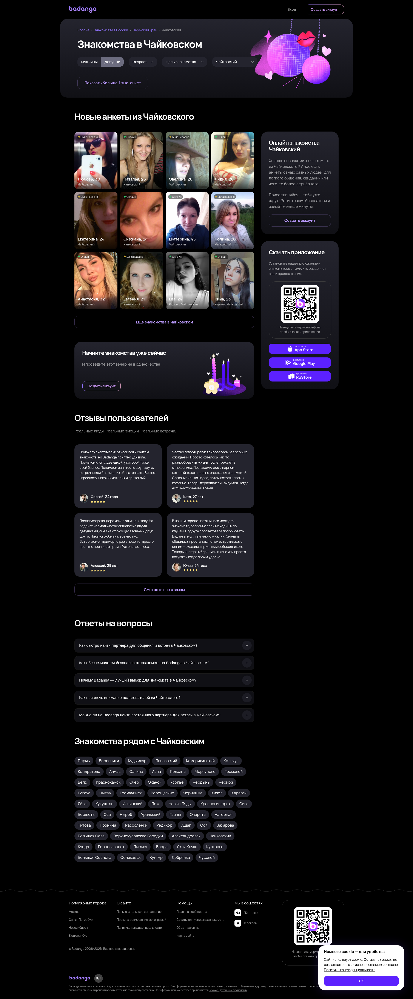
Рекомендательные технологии (228, 990)
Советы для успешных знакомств (200, 920)
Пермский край (145, 30)
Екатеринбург (79, 935)
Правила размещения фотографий (141, 920)
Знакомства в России (111, 30)
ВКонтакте (250, 913)
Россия (83, 30)
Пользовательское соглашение (139, 912)
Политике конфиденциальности (349, 969)
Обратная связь (188, 927)
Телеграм (250, 923)
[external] (300, 349)
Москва (74, 912)
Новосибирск (78, 927)
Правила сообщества (192, 912)
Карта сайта (185, 935)
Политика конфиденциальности (139, 927)
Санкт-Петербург (81, 920)
